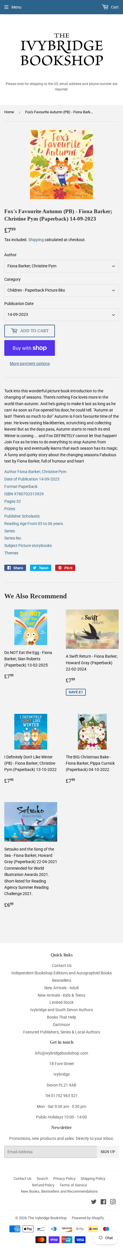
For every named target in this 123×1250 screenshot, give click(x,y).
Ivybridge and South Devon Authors (61, 1009)
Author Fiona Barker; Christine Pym (35, 471)
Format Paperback (20, 486)
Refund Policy (43, 1185)
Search (42, 1178)
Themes (11, 553)
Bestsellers (61, 980)
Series (9, 531)
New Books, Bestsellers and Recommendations (59, 1191)
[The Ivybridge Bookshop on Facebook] (103, 1202)
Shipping (36, 239)
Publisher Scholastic (22, 516)
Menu (16, 7)
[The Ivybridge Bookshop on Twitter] (94, 1202)
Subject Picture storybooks (28, 545)
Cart (114, 7)
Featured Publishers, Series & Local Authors (61, 1032)
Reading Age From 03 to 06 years (33, 523)
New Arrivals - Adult (61, 988)
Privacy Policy (64, 1178)
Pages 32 (12, 501)
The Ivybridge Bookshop (47, 1218)
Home (9, 112)
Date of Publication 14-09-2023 (31, 479)
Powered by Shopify (88, 1218)
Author (10, 255)
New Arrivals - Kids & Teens (61, 995)
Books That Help (61, 1017)
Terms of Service (73, 1185)
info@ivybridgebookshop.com (61, 1053)
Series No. (13, 538)
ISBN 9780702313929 (24, 494)
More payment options (30, 363)
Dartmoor (61, 1024)
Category (12, 279)
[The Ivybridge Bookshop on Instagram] (113, 1202)
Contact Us (62, 965)
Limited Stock (61, 1002)
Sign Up (108, 1152)
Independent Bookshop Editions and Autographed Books (61, 973)
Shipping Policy (93, 1178)
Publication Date (18, 303)
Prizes (9, 508)
